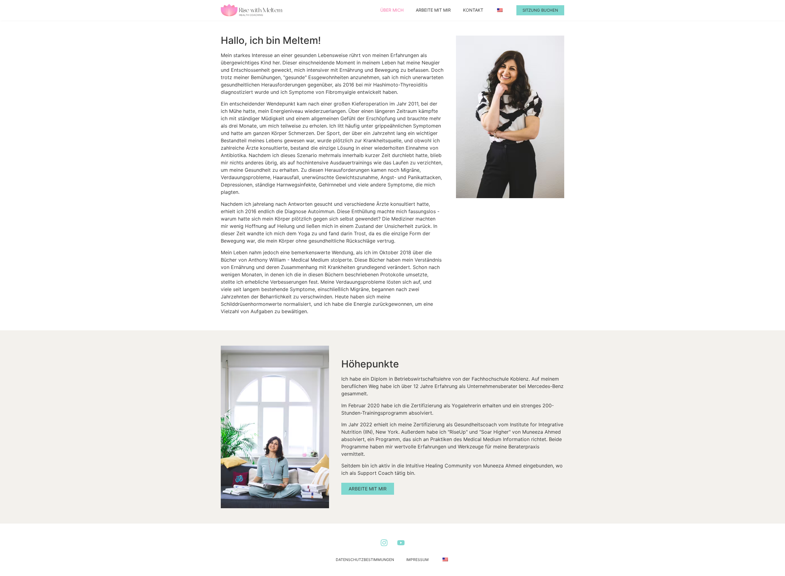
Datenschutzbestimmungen (365, 559)
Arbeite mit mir (433, 10)
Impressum (417, 559)
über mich (392, 10)
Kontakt (473, 10)
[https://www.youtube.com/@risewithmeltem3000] (401, 543)
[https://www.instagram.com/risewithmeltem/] (384, 543)
